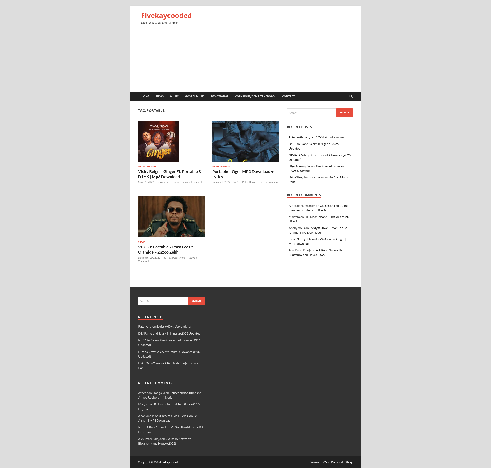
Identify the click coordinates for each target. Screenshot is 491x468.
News (160, 96)
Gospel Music (194, 96)
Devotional (220, 96)
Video (141, 242)
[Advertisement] (245, 60)
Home (145, 96)
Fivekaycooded (166, 15)
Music (174, 96)
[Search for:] (320, 112)
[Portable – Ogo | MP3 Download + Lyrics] (245, 141)
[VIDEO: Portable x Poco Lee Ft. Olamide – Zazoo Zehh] (171, 216)
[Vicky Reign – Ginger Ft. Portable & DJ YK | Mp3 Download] (171, 141)
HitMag (347, 462)
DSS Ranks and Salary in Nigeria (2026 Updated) (169, 333)
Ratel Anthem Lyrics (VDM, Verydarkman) (316, 137)
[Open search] (351, 96)
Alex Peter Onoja (169, 182)
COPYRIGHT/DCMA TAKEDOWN (255, 96)
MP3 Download (147, 166)
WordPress (331, 462)
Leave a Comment (192, 182)
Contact (288, 96)
